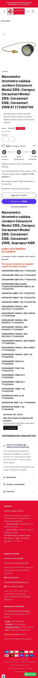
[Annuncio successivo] (34, 3)
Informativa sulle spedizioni (16, 668)
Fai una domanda (10, 428)
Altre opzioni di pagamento (19, 206)
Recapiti (29, 668)
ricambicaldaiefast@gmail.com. (16, 582)
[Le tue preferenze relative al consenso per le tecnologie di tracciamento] (3, 676)
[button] (4, 11)
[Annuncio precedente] (4, 3)
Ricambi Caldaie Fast (21, 659)
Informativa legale (20, 671)
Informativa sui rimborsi (11, 662)
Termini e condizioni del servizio (20, 665)
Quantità (4, 135)
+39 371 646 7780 (21, 563)
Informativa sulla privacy (28, 662)
